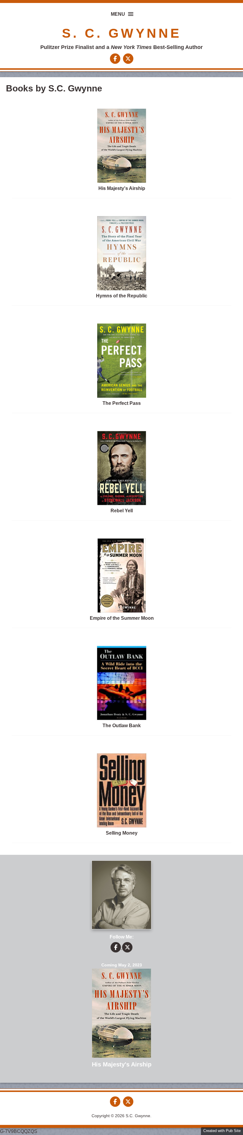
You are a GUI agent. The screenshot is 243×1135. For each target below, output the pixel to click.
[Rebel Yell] (121, 503)
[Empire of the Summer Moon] (121, 611)
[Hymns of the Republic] (121, 288)
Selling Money (122, 833)
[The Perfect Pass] (121, 396)
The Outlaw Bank (122, 725)
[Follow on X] (128, 58)
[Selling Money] (121, 825)
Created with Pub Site (222, 1130)
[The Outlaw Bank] (121, 718)
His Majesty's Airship (121, 188)
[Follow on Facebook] (116, 58)
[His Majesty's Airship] (121, 181)
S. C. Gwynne (121, 33)
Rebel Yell (122, 510)
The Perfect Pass (122, 403)
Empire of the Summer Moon (122, 618)
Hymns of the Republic (121, 295)
